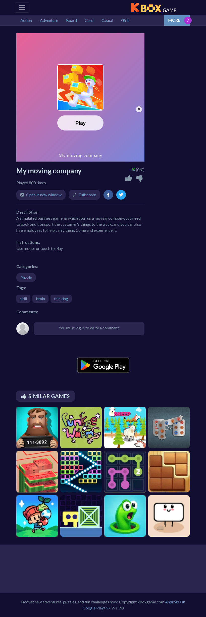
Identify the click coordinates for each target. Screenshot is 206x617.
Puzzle (26, 277)
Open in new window (44, 194)
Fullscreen (87, 194)
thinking (61, 298)
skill (23, 298)
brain (40, 298)
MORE (174, 20)
